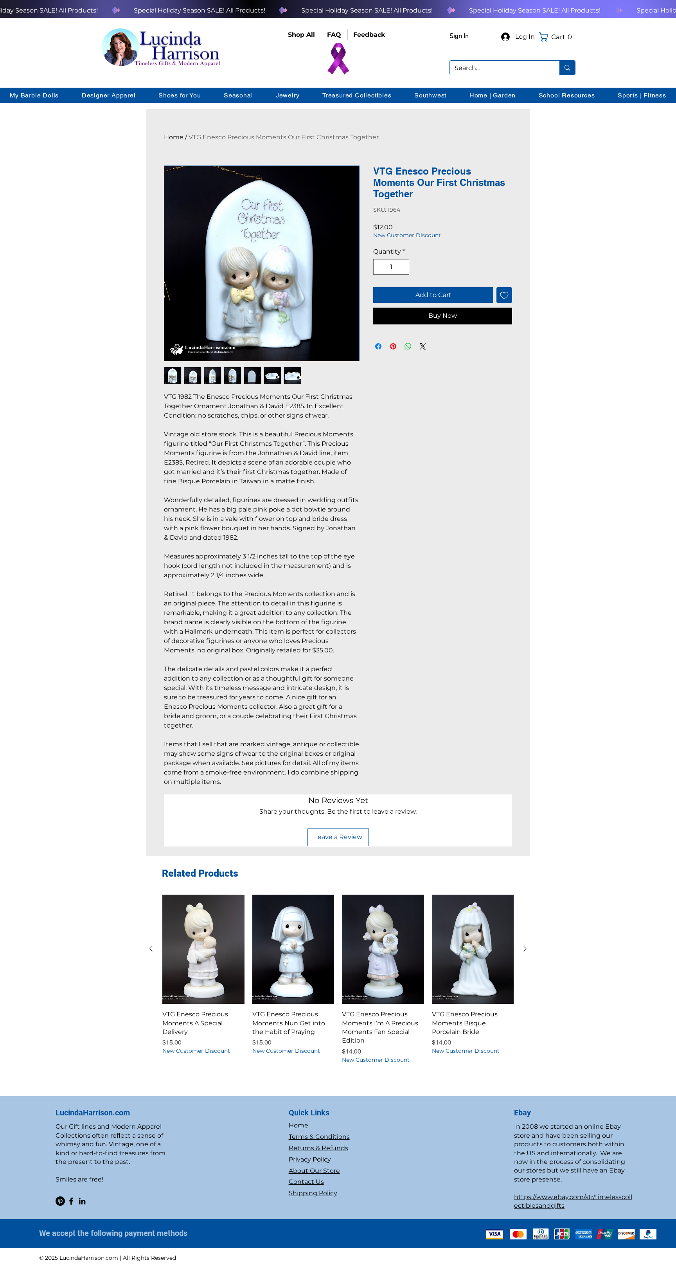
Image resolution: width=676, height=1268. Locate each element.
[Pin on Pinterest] (393, 346)
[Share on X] (423, 346)
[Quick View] (203, 949)
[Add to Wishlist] (504, 295)
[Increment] (402, 266)
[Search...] (567, 68)
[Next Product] (525, 948)
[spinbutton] (391, 266)
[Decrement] (379, 266)
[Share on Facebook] (378, 346)
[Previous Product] (151, 948)
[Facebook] (71, 1201)
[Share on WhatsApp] (408, 346)
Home (173, 137)
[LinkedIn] (82, 1201)
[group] (338, 979)
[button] (557, 36)
